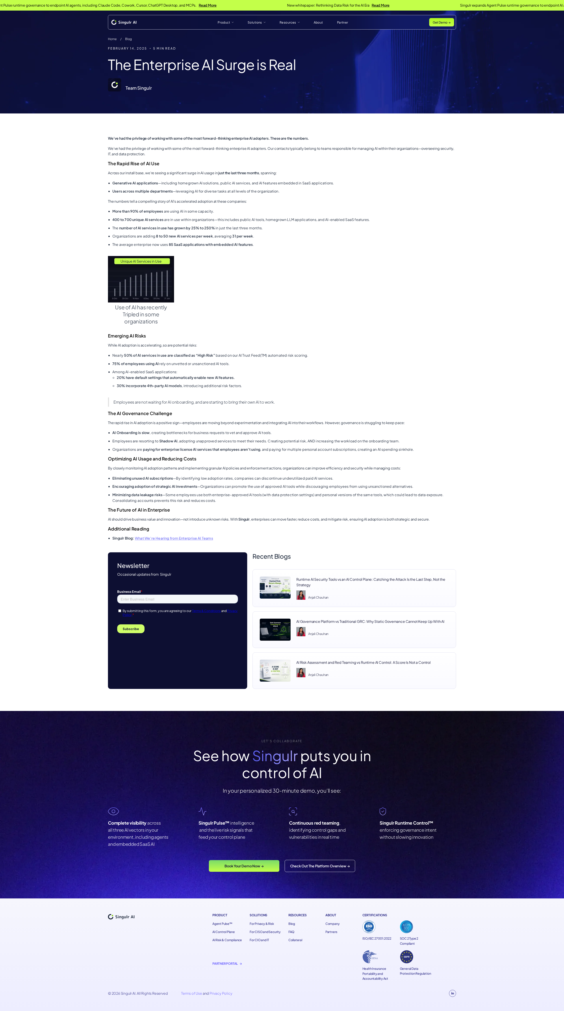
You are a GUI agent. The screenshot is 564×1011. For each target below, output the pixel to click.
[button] (225, 22)
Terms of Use (191, 993)
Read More (165, 5)
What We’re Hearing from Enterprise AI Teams (174, 538)
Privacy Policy (221, 993)
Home (112, 39)
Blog (128, 39)
